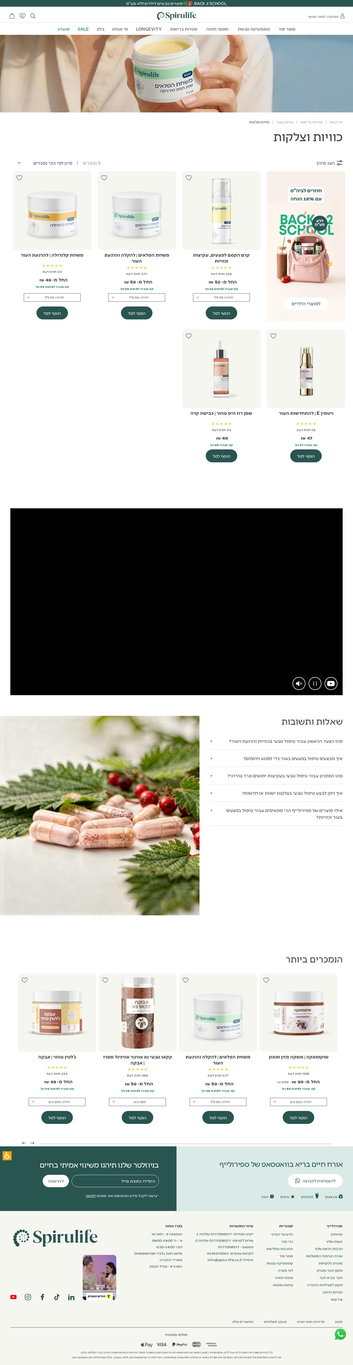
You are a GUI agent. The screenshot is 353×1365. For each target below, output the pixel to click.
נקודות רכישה (333, 1292)
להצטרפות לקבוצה (319, 1180)
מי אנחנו (120, 29)
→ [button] (32, 1142)
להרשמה (56, 1181)
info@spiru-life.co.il (225, 1259)
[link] (331, 683)
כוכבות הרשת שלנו (329, 1248)
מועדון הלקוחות (331, 1263)
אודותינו (337, 1234)
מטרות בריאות (183, 29)
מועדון (64, 29)
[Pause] (315, 683)
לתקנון (91, 1195)
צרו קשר (336, 1299)
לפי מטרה (285, 1270)
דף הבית (336, 121)
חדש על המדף (282, 1234)
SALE (83, 29)
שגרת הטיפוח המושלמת (324, 1255)
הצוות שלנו (334, 1241)
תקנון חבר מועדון (330, 1270)
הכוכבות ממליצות (279, 1248)
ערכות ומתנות (283, 1284)
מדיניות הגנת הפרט (311, 1321)
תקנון (339, 1321)
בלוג (101, 29)
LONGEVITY (149, 29)
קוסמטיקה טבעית (254, 29)
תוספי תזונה (217, 29)
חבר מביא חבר (331, 1277)
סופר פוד (287, 29)
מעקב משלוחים (275, 1321)
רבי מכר (287, 1241)
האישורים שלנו (242, 1321)
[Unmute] (299, 683)
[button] (276, 740)
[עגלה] (12, 16)
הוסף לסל (221, 313)
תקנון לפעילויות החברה (325, 1284)
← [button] (24, 1142)
